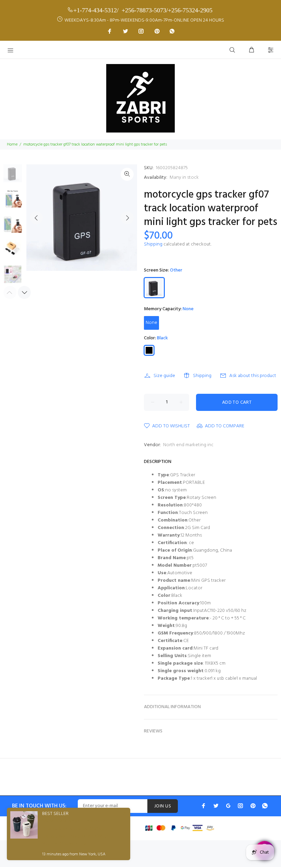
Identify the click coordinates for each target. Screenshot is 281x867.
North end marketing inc (188, 445)
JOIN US (162, 806)
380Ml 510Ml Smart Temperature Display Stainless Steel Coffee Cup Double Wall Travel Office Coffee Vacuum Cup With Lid (77, 833)
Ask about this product (252, 376)
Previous (36, 217)
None (151, 323)
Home (12, 144)
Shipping (153, 244)
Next (127, 217)
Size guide (164, 376)
